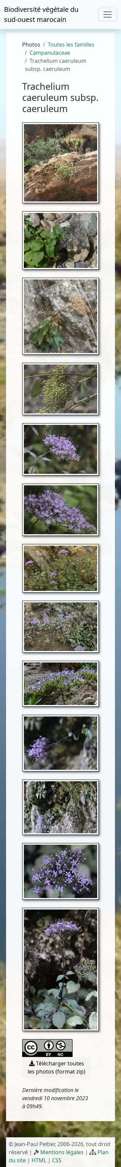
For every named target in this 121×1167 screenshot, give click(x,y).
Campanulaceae (50, 52)
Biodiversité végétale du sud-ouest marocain (41, 14)
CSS (57, 1160)
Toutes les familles (71, 44)
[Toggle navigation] (107, 14)
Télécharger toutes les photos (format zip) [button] (56, 1067)
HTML (39, 1160)
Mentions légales (62, 1152)
